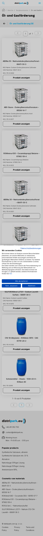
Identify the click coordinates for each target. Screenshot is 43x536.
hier (10, 274)
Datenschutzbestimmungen (31, 248)
